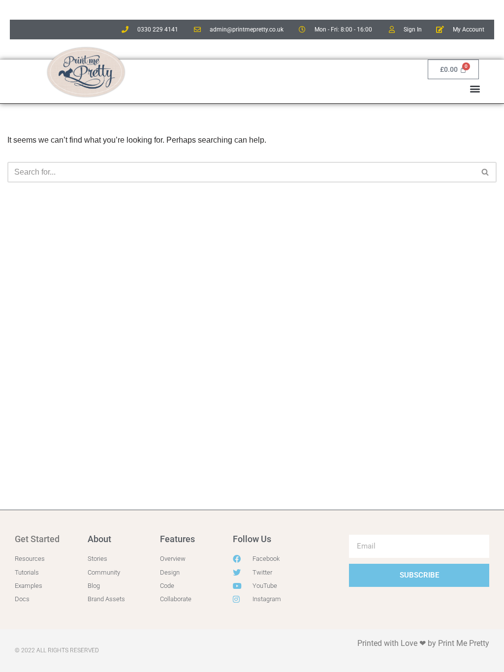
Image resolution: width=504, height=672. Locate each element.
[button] (475, 88)
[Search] (485, 172)
